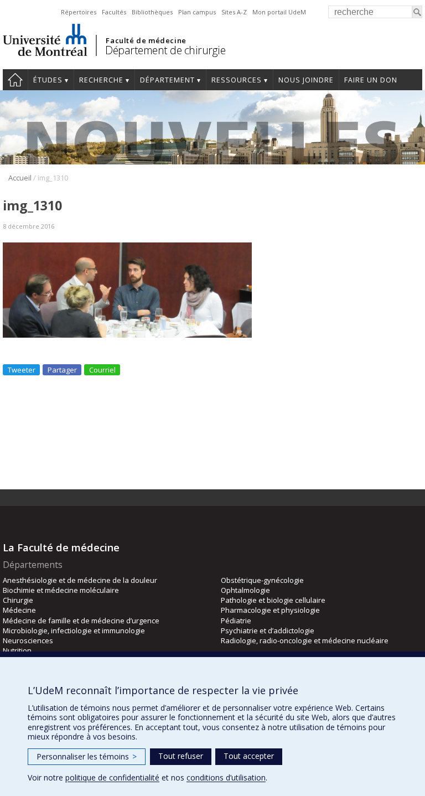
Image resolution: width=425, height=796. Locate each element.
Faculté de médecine (146, 40)
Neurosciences (28, 640)
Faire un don (370, 80)
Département (167, 80)
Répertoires (78, 12)
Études (48, 80)
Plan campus (197, 12)
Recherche (101, 80)
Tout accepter (249, 756)
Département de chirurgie (165, 50)
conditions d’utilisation (226, 777)
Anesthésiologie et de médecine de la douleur (80, 580)
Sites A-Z (234, 12)
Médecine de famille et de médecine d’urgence (81, 621)
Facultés (114, 12)
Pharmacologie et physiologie (270, 610)
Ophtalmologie (245, 590)
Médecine (19, 610)
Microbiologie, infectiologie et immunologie (74, 630)
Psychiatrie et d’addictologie (267, 630)
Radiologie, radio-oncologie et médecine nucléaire (304, 640)
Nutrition (17, 650)
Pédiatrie (236, 621)
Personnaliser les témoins (87, 756)
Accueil (20, 178)
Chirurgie (18, 600)
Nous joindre (306, 80)
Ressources (236, 80)
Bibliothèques (152, 12)
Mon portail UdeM (279, 12)
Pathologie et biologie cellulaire (273, 600)
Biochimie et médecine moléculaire (61, 590)
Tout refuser (180, 756)
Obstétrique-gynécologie (262, 580)
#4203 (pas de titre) (15, 79)
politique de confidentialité (112, 777)
